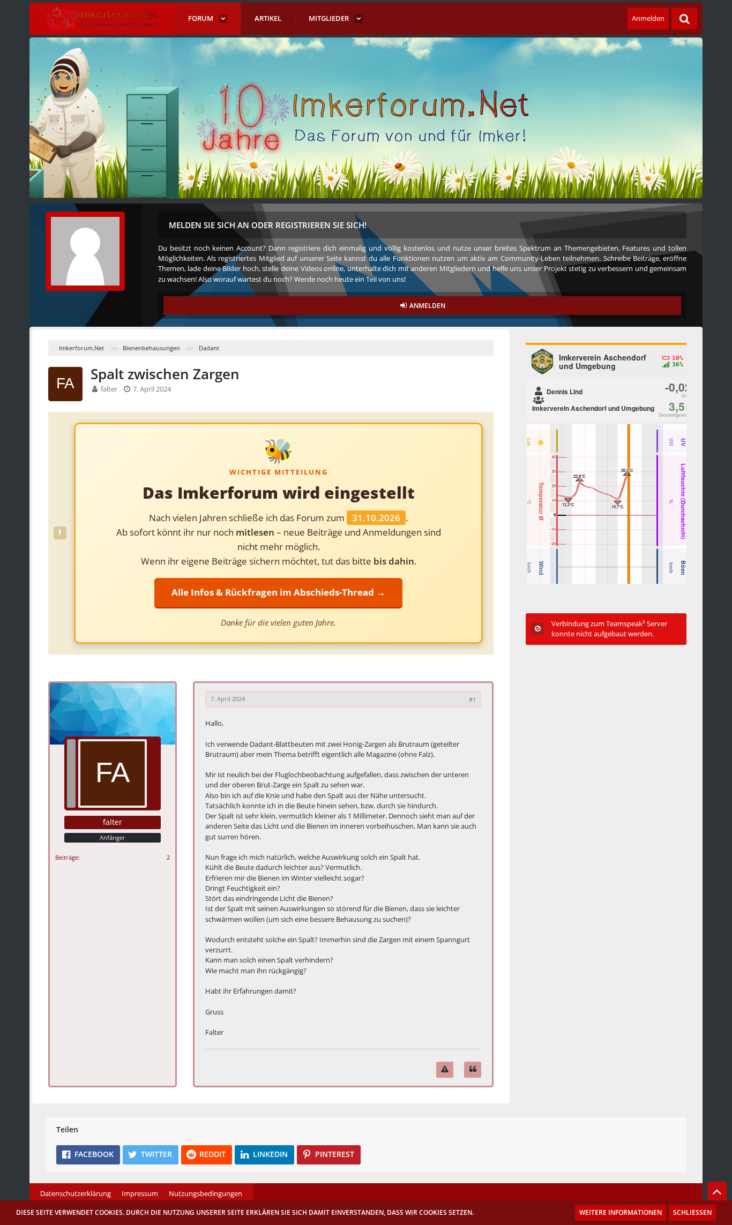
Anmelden (648, 18)
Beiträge (66, 857)
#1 (472, 699)
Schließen (692, 1212)
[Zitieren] (472, 1069)
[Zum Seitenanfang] (717, 1191)
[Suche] (684, 18)
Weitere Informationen (620, 1212)
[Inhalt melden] (444, 1069)
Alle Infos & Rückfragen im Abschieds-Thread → (278, 592)
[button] (88, 1154)
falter (109, 389)
